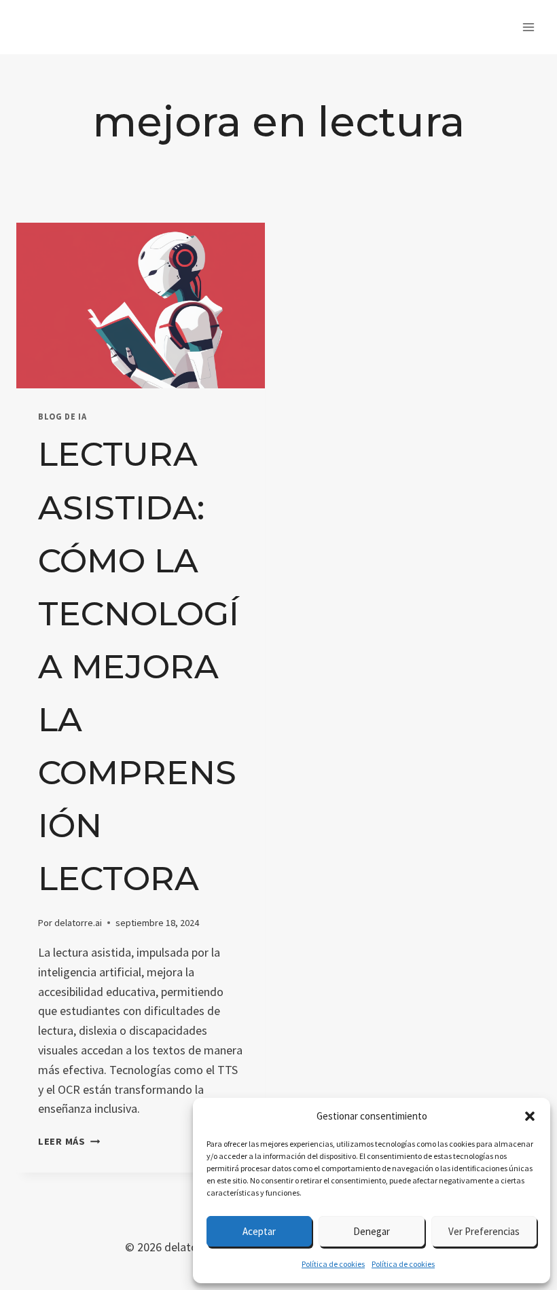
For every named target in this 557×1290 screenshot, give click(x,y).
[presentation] (140, 305)
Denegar (371, 1231)
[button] (530, 1116)
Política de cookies (333, 1264)
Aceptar (259, 1231)
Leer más (69, 1141)
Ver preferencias (484, 1231)
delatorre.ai (78, 923)
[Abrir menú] (528, 26)
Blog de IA (62, 416)
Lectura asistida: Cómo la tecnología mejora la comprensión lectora (138, 666)
